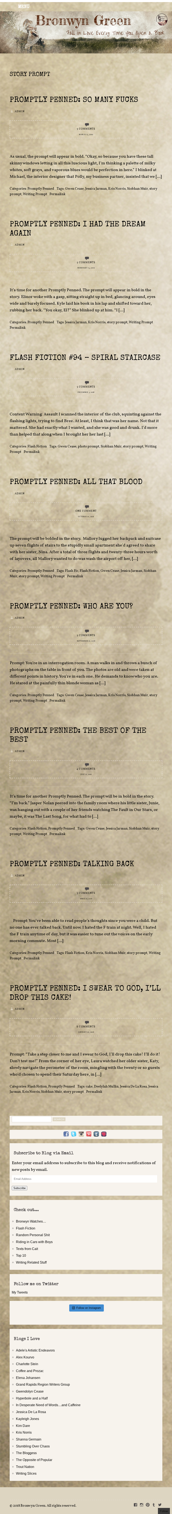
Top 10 (21, 1255)
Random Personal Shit (33, 1235)
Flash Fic (71, 571)
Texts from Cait (27, 1249)
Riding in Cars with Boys (34, 1242)
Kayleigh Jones (27, 1419)
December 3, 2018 (86, 392)
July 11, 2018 (86, 774)
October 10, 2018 (86, 517)
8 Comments (86, 1026)
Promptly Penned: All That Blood (76, 482)
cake (89, 1086)
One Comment (86, 511)
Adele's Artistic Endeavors (35, 1350)
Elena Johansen (28, 1378)
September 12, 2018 (86, 641)
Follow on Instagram (88, 1307)
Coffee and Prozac (30, 1371)
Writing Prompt (35, 194)
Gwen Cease (74, 189)
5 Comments (86, 129)
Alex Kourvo (25, 1357)
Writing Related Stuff (31, 1262)
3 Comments (86, 893)
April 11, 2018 (86, 899)
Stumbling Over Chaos (33, 1446)
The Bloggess (26, 1453)
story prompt (117, 322)
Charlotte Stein (27, 1364)
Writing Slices (26, 1473)
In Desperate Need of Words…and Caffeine (48, 1405)
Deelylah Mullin (106, 1086)
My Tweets (20, 1292)
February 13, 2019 (86, 268)
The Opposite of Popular (34, 1460)
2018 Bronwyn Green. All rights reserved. (44, 1506)
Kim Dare (23, 1426)
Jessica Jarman (96, 189)
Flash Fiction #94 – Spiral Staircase (85, 358)
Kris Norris (117, 189)
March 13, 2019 (86, 135)
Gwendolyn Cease (30, 1391)
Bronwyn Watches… (31, 1221)
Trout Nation (25, 1467)
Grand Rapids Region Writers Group (43, 1384)
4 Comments (86, 769)
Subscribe (19, 1188)
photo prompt (88, 446)
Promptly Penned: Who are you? (71, 607)
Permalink (57, 194)
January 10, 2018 (86, 1032)
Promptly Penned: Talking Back (72, 864)
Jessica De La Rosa (133, 1086)
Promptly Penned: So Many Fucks (74, 100)
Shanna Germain (28, 1439)
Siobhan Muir (137, 189)
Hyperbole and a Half (32, 1398)
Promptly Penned (40, 189)
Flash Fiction (37, 446)
